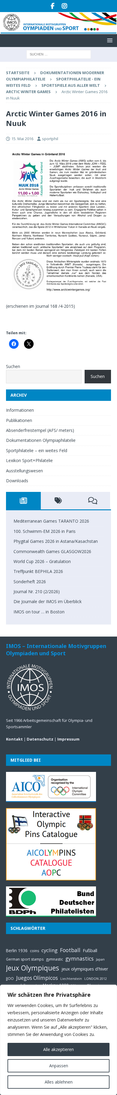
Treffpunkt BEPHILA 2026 (38, 571)
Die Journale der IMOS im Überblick (48, 601)
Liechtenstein (71, 979)
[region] (58, 1040)
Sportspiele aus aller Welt (70, 85)
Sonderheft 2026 (30, 581)
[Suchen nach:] (58, 54)
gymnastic (54, 959)
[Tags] (58, 500)
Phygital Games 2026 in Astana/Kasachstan (56, 541)
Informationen (20, 410)
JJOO (10, 978)
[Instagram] (64, 6)
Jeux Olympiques (32, 968)
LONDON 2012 (95, 979)
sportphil (50, 138)
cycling (49, 950)
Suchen (13, 366)
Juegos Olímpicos (37, 977)
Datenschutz (40, 739)
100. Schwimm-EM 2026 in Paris (45, 531)
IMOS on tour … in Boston (39, 612)
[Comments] (92, 500)
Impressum (68, 739)
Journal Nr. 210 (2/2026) (37, 591)
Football (70, 950)
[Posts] (23, 500)
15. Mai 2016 (22, 138)
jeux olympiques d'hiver (85, 969)
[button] (109, 40)
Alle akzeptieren (58, 1049)
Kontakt (14, 739)
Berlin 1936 (17, 950)
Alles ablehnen (59, 1082)
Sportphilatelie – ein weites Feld (36, 450)
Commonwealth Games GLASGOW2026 (52, 551)
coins (34, 950)
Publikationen (19, 420)
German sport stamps (25, 959)
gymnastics (79, 958)
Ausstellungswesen (24, 471)
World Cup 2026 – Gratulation (42, 561)
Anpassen (58, 1065)
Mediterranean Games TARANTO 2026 (51, 521)
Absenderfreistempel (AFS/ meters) (40, 430)
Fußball (90, 950)
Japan (100, 959)
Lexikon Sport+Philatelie (29, 460)
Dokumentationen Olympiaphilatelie (41, 440)
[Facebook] (52, 6)
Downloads (17, 480)
